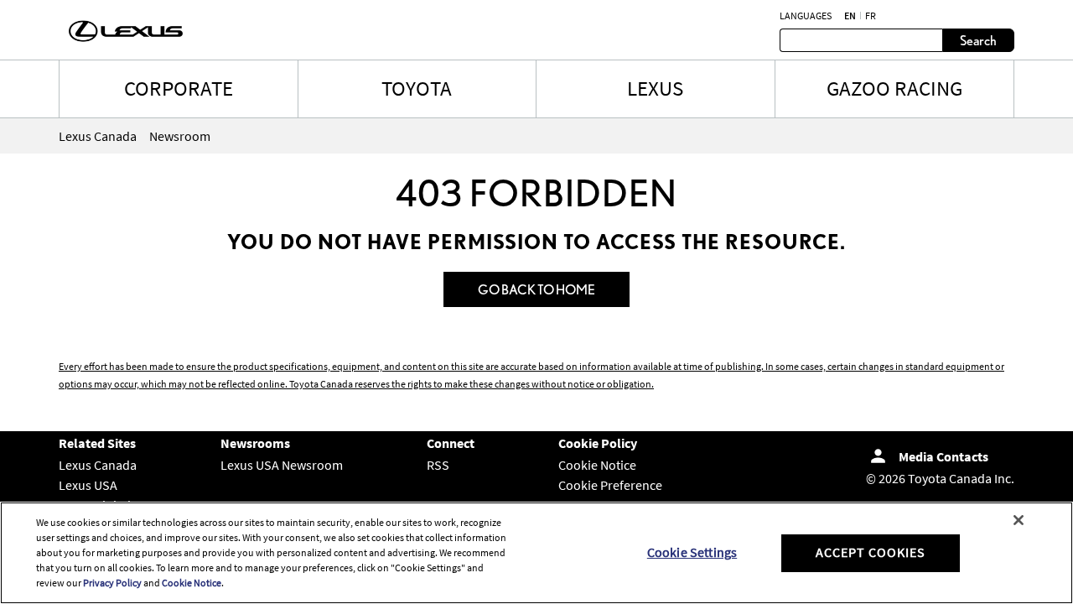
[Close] (1018, 520)
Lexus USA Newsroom (281, 464)
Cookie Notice (597, 464)
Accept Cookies (870, 552)
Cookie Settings (692, 552)
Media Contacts (943, 456)
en (850, 16)
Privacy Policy (112, 582)
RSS (438, 464)
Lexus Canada (98, 464)
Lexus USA (88, 484)
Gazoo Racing (894, 88)
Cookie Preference (610, 484)
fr (870, 16)
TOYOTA (416, 88)
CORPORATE (178, 88)
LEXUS (655, 88)
